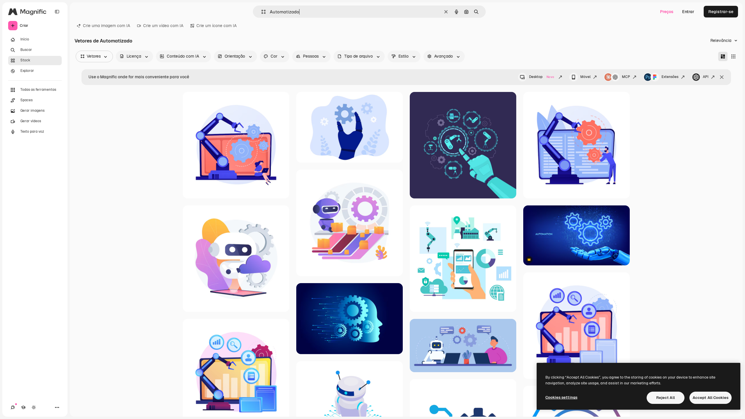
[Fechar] (721, 77)
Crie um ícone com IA (216, 25)
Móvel (585, 76)
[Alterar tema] (33, 407)
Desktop (541, 76)
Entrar (688, 11)
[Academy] (23, 407)
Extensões (669, 76)
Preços (666, 11)
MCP (626, 76)
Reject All (665, 397)
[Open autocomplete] (261, 12)
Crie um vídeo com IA (163, 25)
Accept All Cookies (710, 397)
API (705, 76)
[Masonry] (723, 56)
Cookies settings (561, 397)
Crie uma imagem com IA (106, 25)
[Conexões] (12, 407)
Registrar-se (720, 11)
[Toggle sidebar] (57, 11)
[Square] (733, 56)
